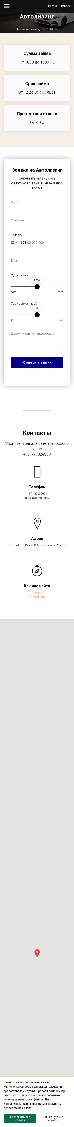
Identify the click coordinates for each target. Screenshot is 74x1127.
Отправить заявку (37, 611)
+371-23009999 (58, 6)
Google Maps (37, 845)
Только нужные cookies (53, 1118)
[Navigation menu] (6, 6)
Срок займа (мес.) (24, 552)
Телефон (17, 484)
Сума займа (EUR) (24, 524)
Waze (37, 841)
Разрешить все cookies (20, 1118)
